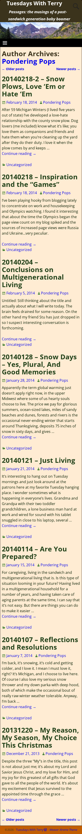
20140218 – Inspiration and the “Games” (40, 180)
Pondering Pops (28, 61)
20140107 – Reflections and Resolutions (40, 643)
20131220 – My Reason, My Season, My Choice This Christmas (40, 737)
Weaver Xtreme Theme (63, 830)
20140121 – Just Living (38, 460)
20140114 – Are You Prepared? (34, 552)
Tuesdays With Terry (30, 830)
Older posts (13, 69)
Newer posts (68, 69)
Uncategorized (19, 164)
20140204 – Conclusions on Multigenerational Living (33, 273)
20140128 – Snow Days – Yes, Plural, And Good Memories (39, 364)
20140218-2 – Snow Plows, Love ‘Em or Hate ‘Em (33, 86)
